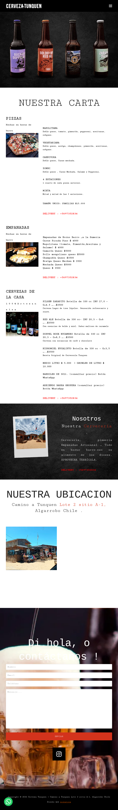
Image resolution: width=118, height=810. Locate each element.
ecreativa (65, 802)
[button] (110, 6)
